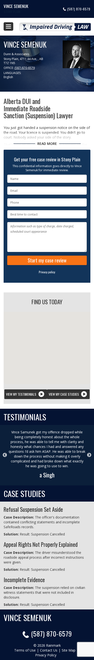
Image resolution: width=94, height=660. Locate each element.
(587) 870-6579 (78, 9)
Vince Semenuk (16, 6)
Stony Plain (12, 11)
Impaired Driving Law (55, 25)
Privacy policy (47, 272)
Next (89, 455)
